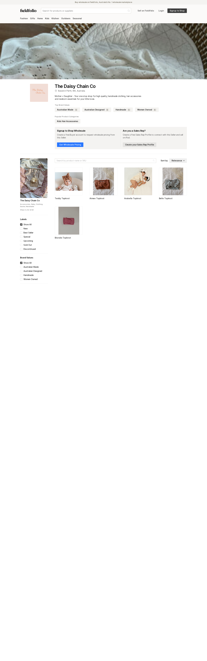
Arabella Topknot (132, 198)
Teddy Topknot (62, 198)
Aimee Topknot (97, 198)
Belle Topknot (166, 198)
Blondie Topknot (63, 238)
